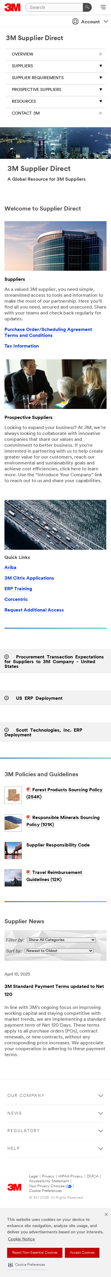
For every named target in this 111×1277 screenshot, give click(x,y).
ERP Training (18, 589)
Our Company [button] (26, 1096)
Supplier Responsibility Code (58, 845)
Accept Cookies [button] (82, 1253)
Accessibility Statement (49, 1181)
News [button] (14, 1113)
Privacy (48, 1176)
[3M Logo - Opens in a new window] (12, 7)
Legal (33, 1176)
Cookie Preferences (45, 1191)
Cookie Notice (21, 1239)
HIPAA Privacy (70, 1176)
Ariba (10, 567)
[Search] (87, 7)
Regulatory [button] (23, 1131)
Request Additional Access (34, 610)
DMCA (93, 1176)
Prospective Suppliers (36, 90)
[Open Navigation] (103, 7)
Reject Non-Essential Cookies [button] (34, 1253)
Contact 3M (26, 113)
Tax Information (21, 346)
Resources (24, 102)
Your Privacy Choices (47, 1186)
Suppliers (22, 66)
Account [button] (90, 22)
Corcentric (16, 599)
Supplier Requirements (38, 78)
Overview (22, 54)
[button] (26, 1265)
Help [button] (13, 1148)
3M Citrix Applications (29, 578)
